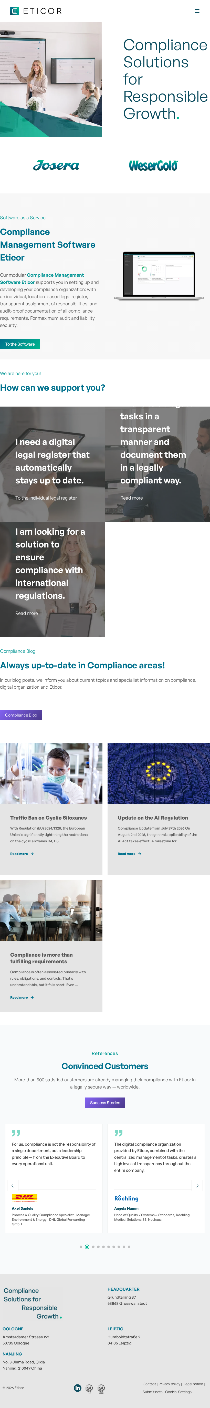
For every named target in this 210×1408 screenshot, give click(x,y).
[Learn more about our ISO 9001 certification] (89, 1389)
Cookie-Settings (178, 1392)
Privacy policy (169, 1384)
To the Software (20, 344)
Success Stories (105, 1102)
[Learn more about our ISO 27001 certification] (102, 1389)
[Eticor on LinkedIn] (77, 1388)
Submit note (153, 1392)
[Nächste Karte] (197, 1185)
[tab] (81, 1247)
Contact (149, 1384)
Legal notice (193, 1384)
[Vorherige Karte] (12, 1185)
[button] (10, 1398)
